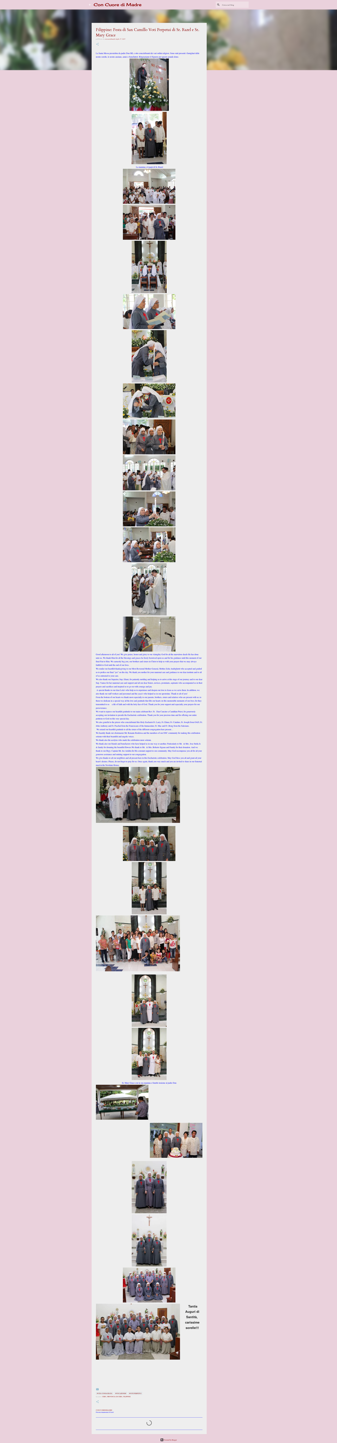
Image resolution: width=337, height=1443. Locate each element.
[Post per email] (97, 1390)
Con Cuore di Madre (118, 4)
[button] (97, 44)
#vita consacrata (104, 1393)
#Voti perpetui (135, 1393)
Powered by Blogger (170, 1440)
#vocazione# (120, 1393)
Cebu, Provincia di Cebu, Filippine (116, 1396)
